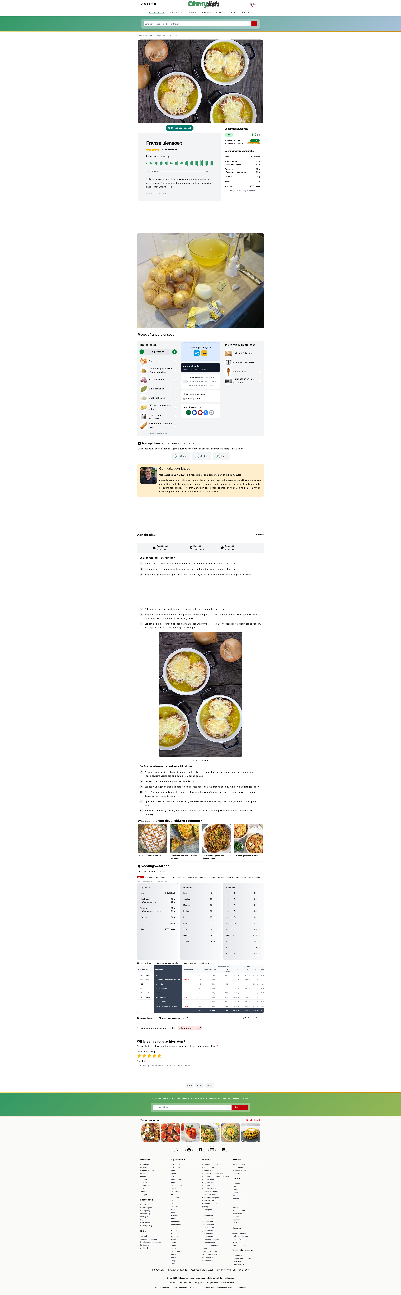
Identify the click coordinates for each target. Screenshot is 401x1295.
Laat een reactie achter (254, 1018)
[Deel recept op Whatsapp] (188, 412)
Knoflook (174, 1219)
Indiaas (235, 1196)
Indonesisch (237, 1199)
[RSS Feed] (155, 4)
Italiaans (236, 1202)
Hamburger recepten (210, 1198)
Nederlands (237, 1214)
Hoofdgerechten (160, 35)
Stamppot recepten (210, 1243)
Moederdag (145, 1214)
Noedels (174, 1237)
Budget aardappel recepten (213, 1173)
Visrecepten (237, 1261)
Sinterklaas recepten (210, 1240)
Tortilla (174, 1258)
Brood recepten (208, 1170)
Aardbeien (175, 1167)
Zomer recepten (239, 1173)
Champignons (177, 1185)
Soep (189, 1085)
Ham (173, 1210)
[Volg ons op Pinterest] (145, 4)
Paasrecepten (207, 1222)
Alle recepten (157, 12)
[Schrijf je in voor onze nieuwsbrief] (151, 4)
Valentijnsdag (146, 1226)
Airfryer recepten (239, 1233)
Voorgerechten (146, 1194)
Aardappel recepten (210, 1164)
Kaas (199, 1085)
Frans (210, 1085)
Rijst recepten (207, 1234)
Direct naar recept (181, 128)
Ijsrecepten (206, 1207)
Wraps (173, 1261)
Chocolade (175, 1188)
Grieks (235, 1193)
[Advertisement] (199, 218)
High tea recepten (209, 1203)
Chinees (235, 1187)
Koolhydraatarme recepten (151, 1242)
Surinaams (236, 1220)
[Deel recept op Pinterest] (200, 412)
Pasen (143, 1220)
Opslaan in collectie (195, 394)
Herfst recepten (238, 1164)
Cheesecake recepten (211, 1191)
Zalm (173, 1264)
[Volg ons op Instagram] (141, 4)
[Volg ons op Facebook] (148, 4)
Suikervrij (144, 1248)
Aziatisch (236, 1184)
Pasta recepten (208, 1225)
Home (140, 35)
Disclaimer (158, 1270)
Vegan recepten (239, 1255)
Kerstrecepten (146, 1208)
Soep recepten (146, 1185)
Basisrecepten (208, 1167)
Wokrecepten (207, 1261)
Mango (174, 1231)
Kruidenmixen (207, 1215)
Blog (233, 12)
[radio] (139, 1056)
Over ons (244, 1270)
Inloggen (257, 4)
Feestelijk (144, 1205)
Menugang (175, 12)
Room (173, 1249)
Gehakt (174, 1200)
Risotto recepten (209, 1237)
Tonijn (173, 1255)
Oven (234, 1242)
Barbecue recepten (240, 1236)
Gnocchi (174, 1207)
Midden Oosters (239, 1211)
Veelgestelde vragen (202, 1270)
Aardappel (175, 1164)
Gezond (143, 1236)
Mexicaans (236, 1208)
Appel (173, 1170)
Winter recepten (239, 1170)
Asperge (174, 1173)
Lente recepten (238, 1167)
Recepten (148, 35)
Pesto (173, 1243)
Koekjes (205, 1213)
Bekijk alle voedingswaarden (242, 191)
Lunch (142, 1173)
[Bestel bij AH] (197, 353)
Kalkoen (174, 1215)
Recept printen (192, 398)
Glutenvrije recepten (148, 1239)
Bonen (173, 1182)
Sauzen (143, 1182)
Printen (261, 534)
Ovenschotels (207, 1219)
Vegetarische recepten (241, 1258)
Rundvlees (175, 1252)
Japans (235, 1205)
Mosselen (175, 1234)
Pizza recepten (208, 1228)
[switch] (185, 381)
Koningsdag (145, 1211)
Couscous (175, 1191)
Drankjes (144, 1167)
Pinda (173, 1246)
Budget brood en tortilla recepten (215, 1176)
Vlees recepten (238, 1264)
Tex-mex (235, 1223)
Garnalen (175, 1198)
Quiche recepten (209, 1231)
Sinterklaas (145, 1223)
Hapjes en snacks (209, 1200)
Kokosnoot (175, 1222)
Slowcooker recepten (241, 1245)
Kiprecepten (207, 1210)
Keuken (205, 12)
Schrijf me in (240, 1107)
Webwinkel (246, 12)
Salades (143, 1179)
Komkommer (176, 1225)
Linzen (174, 1228)
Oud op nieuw (146, 1217)
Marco (185, 468)
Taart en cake (146, 1188)
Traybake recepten (209, 1252)
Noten (173, 1240)
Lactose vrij (145, 1245)
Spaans (235, 1217)
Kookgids (221, 12)
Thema (190, 12)
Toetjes (143, 1191)
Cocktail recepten (209, 1194)
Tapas (204, 1249)
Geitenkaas (176, 1203)
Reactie (141, 1061)
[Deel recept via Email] (211, 412)
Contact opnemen (226, 1270)
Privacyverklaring (177, 1270)
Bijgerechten (145, 1164)
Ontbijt (143, 1176)
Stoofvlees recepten (210, 1246)
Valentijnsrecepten (209, 1255)
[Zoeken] (254, 23)
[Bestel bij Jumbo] (204, 353)
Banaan (174, 1176)
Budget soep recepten (211, 1188)
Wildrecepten (207, 1258)
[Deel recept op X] (205, 412)
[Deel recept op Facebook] (194, 412)
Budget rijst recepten (210, 1185)
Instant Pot (236, 1239)
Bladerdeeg (176, 1179)
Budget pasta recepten (211, 1179)
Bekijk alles (252, 1120)
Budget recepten (209, 1182)
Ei (172, 1194)
